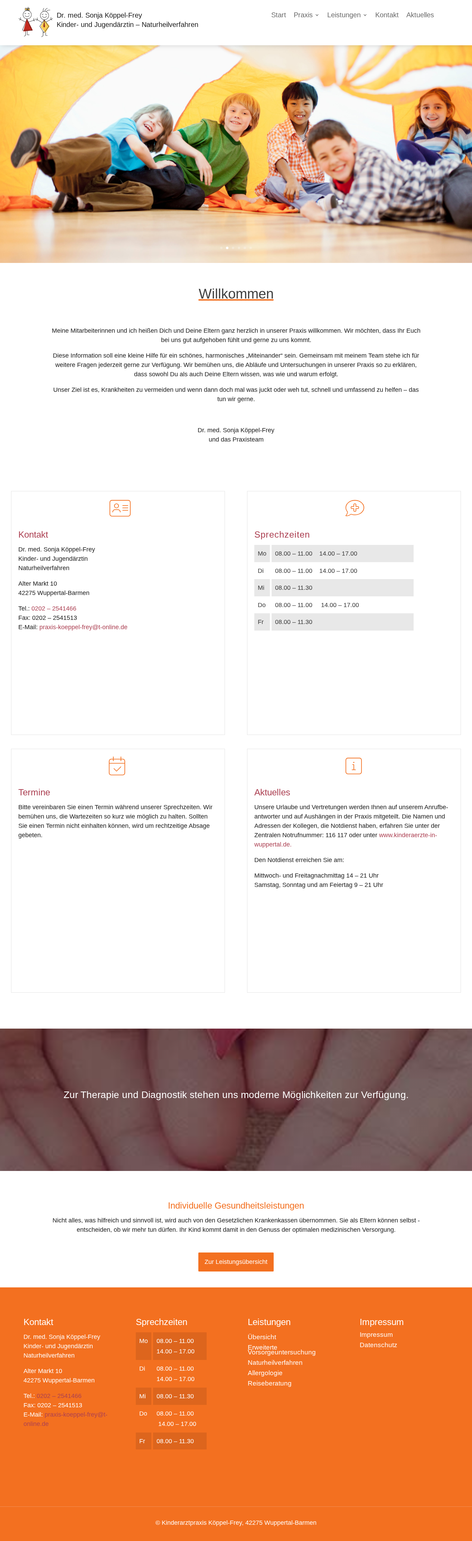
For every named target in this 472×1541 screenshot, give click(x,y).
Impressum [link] (376, 1335)
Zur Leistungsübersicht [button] (236, 1261)
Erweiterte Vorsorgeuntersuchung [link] (282, 1350)
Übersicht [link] (262, 1338)
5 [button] (245, 248)
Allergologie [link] (265, 1374)
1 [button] (221, 248)
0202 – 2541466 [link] (53, 608)
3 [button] (233, 248)
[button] (307, 16)
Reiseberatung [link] (270, 1384)
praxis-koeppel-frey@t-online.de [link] (83, 627)
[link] (35, 35)
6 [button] (250, 248)
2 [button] (227, 248)
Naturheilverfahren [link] (275, 1363)
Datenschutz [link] (378, 1346)
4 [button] (239, 248)
